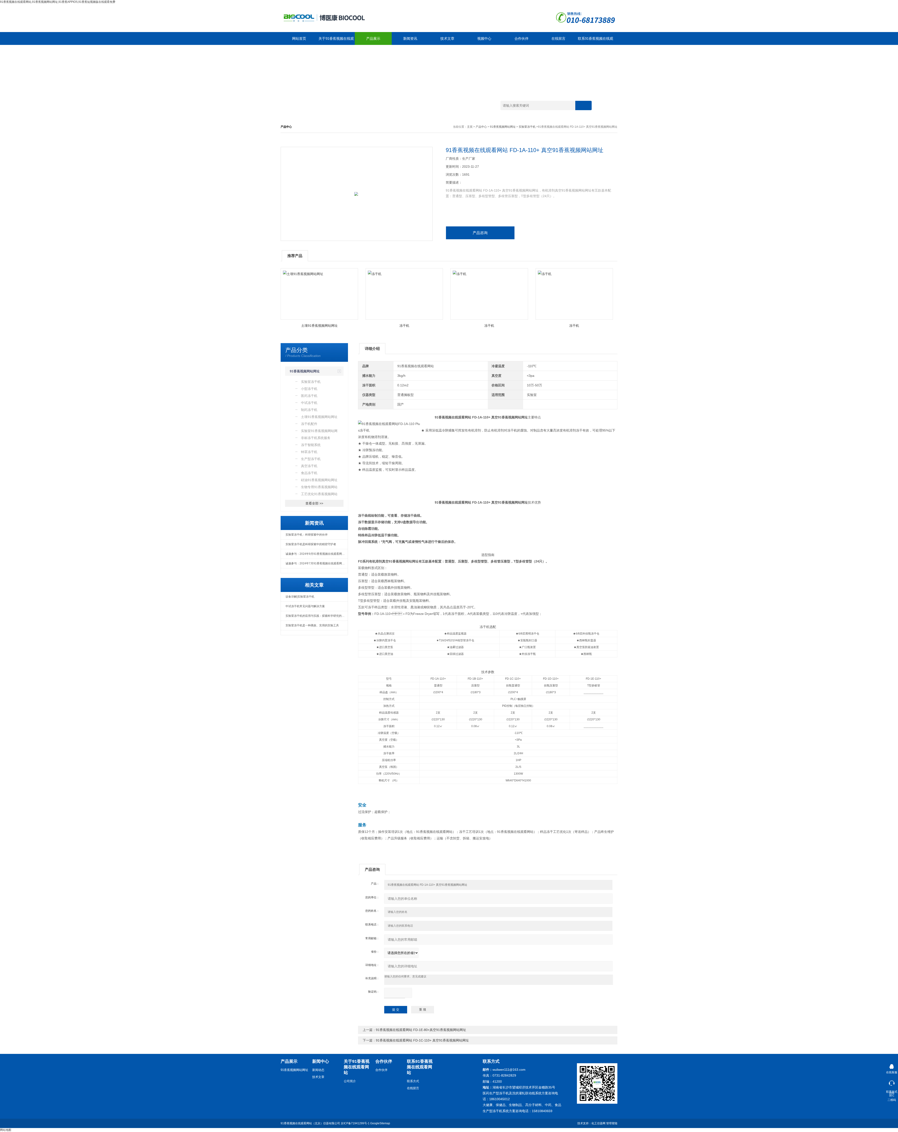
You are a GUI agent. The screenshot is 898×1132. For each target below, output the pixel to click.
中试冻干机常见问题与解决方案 (305, 606)
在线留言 (558, 38)
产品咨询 (480, 233)
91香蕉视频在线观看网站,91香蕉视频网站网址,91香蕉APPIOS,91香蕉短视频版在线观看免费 (57, 2)
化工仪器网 (598, 1123)
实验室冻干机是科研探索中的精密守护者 (311, 544)
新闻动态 (318, 1070)
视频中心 (484, 38)
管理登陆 (611, 1123)
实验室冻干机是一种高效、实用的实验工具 (312, 625)
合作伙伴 (521, 38)
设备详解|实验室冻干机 (300, 596)
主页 (470, 126)
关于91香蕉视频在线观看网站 (336, 40)
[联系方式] (891, 1082)
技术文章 (447, 38)
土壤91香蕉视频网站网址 (319, 325)
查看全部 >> (314, 503)
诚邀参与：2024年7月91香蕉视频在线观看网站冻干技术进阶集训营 (317, 563)
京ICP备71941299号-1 (355, 1123)
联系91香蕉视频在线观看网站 (595, 40)
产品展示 (373, 38)
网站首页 (299, 38)
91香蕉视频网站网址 (503, 126)
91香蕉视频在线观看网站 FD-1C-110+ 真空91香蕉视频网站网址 (422, 1040)
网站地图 (5, 1130)
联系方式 (413, 1081)
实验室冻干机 (527, 126)
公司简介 (350, 1081)
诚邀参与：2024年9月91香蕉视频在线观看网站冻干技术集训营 (317, 553)
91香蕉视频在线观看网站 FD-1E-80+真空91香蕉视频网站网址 (421, 1030)
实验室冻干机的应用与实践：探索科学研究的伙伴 (316, 615)
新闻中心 (320, 1061)
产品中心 (481, 126)
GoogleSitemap (380, 1123)
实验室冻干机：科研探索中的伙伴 (307, 534)
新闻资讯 (410, 38)
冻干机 (404, 325)
